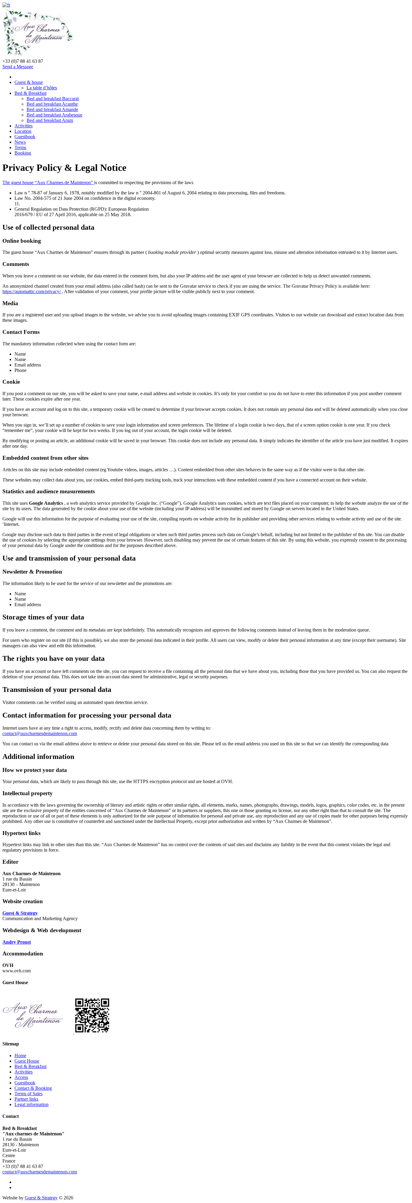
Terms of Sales (28, 1093)
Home (20, 1055)
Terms (20, 147)
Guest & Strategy (41, 1197)
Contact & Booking (33, 1088)
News (20, 142)
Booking (22, 152)
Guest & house (28, 82)
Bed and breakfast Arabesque (54, 114)
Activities (23, 125)
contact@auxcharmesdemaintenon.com (39, 733)
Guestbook (24, 136)
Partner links (26, 1099)
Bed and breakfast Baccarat (53, 98)
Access (21, 1077)
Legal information (31, 1104)
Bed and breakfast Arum (50, 120)
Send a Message (17, 66)
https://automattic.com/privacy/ (32, 291)
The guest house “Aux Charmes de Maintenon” (48, 182)
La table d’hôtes (42, 87)
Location (22, 131)
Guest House (26, 1061)
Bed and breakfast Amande (52, 109)
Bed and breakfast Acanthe (52, 104)
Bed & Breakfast (30, 93)
